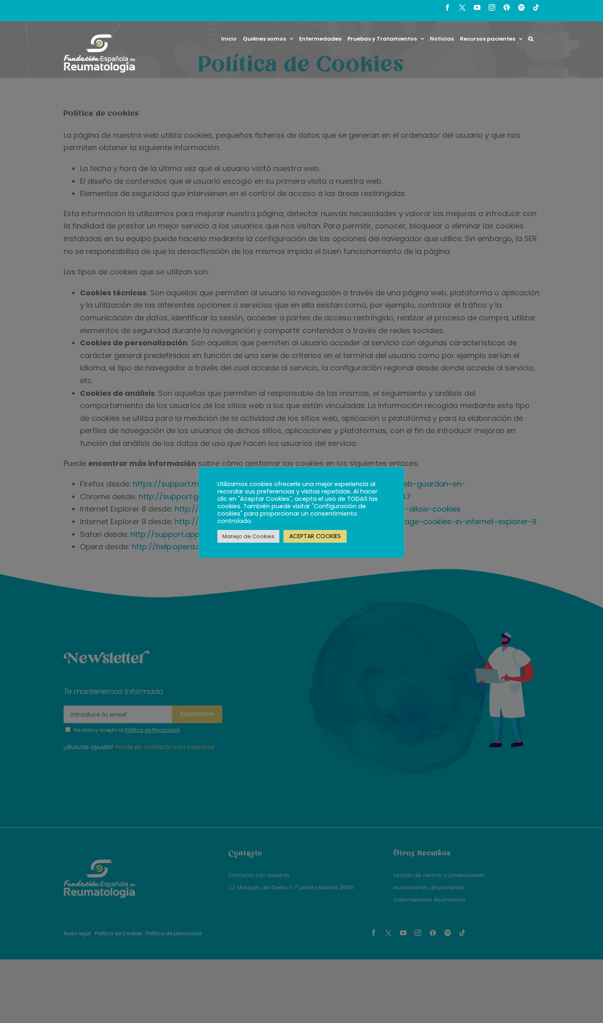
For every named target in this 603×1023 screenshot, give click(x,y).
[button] (530, 38)
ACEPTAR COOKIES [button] (315, 536)
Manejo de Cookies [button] (248, 536)
